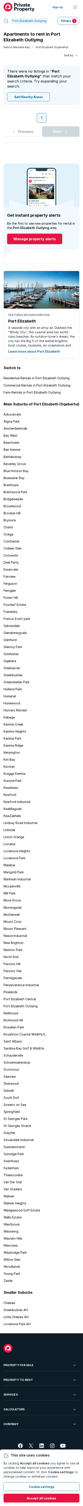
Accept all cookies (41, 1498)
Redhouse (11, 1013)
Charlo (8, 527)
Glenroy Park (13, 647)
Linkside (9, 830)
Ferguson (10, 583)
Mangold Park (14, 872)
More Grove (12, 900)
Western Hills (13, 1238)
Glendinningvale (15, 633)
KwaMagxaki (13, 809)
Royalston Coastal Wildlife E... (25, 1034)
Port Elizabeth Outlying (21, 1006)
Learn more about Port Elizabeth (34, 351)
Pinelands (10, 992)
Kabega (9, 717)
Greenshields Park (16, 682)
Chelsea (9, 1303)
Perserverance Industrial (21, 985)
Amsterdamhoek (15, 428)
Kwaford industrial (17, 802)
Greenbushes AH (16, 1310)
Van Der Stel (13, 1182)
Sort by (68, 55)
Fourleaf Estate (15, 604)
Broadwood (12, 506)
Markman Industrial (17, 879)
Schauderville (13, 1055)
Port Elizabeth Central (20, 999)
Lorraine (9, 844)
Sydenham (11, 1168)
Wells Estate (12, 1217)
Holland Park (13, 689)
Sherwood (11, 1083)
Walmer (9, 1196)
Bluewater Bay (14, 478)
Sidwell (9, 1090)
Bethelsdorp (12, 457)
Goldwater (11, 654)
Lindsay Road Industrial (20, 823)
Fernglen (10, 590)
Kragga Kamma (14, 773)
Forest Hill (11, 597)
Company (11, 1424)
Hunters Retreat (15, 710)
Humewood (12, 703)
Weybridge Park (15, 1252)
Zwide (8, 1280)
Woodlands (12, 1266)
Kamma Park (12, 738)
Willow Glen (12, 1259)
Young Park (12, 1273)
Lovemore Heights (17, 851)
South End (11, 1097)
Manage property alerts (35, 239)
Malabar (9, 865)
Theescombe (13, 1175)
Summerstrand (14, 1147)
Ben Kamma (12, 449)
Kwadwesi (11, 788)
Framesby (11, 612)
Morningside (12, 907)
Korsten (9, 766)
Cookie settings (41, 1487)
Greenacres (12, 668)
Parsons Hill (12, 964)
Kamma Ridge (13, 745)
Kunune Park (13, 780)
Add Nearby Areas (28, 97)
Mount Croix (13, 921)
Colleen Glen (13, 548)
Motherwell (12, 914)
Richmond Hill (13, 1020)
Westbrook (12, 1224)
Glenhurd (10, 640)
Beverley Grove (15, 464)
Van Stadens (13, 1189)
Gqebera (10, 661)
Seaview (10, 1076)
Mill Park (9, 893)
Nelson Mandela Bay (17, 47)
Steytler (9, 1133)
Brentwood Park (15, 492)
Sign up (57, 7)
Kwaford (10, 795)
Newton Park (13, 950)
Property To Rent (18, 1379)
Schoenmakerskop (17, 1062)
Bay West (10, 435)
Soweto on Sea (15, 1105)
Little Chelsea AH (16, 1317)
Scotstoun (11, 1069)
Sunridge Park (14, 1154)
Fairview (9, 576)
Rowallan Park (14, 1027)
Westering (11, 1231)
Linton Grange (14, 837)
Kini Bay (9, 759)
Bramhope (11, 485)
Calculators (14, 1409)
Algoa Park (11, 421)
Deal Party (11, 562)
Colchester (11, 541)
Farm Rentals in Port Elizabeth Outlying (32, 392)
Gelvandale (12, 626)
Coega (8, 534)
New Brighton (13, 943)
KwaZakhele (12, 816)
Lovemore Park (14, 858)
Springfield (12, 1112)
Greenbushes (13, 675)
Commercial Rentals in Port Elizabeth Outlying (37, 385)
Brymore (10, 520)
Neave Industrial (15, 936)
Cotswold (11, 555)
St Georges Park (15, 1119)
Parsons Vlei (12, 971)
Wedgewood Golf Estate (22, 1210)
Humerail (10, 696)
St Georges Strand (17, 1126)
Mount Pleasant (15, 929)
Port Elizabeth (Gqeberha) (52, 47)
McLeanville (12, 886)
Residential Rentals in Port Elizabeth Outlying (36, 378)
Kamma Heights (15, 731)
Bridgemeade (13, 499)
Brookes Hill (12, 513)
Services (11, 1394)
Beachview (11, 442)
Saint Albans (13, 1041)
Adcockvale (12, 414)
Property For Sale (18, 1365)
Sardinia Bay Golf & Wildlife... (25, 1048)
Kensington (12, 752)
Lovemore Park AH (17, 1324)
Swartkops (11, 1161)
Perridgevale (13, 978)
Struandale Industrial (19, 1140)
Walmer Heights (15, 1203)
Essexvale (11, 569)
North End (11, 957)
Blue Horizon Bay (16, 471)
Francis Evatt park (17, 619)
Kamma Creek (13, 724)
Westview (11, 1245)
